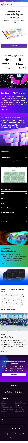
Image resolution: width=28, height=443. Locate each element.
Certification (4, 411)
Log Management (6, 189)
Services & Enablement (6, 407)
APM (2, 194)
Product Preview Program (7, 409)
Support (3, 405)
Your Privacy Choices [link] (17, 433)
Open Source (18, 401)
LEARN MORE (4, 109)
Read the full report (14, 132)
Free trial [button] (14, 45)
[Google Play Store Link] (19, 392)
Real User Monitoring (7, 217)
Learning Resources (19, 411)
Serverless (4, 221)
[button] (14, 48)
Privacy (9, 433)
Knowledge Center (19, 409)
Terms (5, 433)
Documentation (4, 403)
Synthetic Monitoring (7, 212)
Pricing (2, 401)
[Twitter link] (8, 428)
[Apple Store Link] (9, 392)
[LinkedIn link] (19, 428)
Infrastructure (5, 157)
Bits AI (3, 198)
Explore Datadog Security (8, 309)
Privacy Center (18, 407)
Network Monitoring (7, 208)
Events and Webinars (20, 403)
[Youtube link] (16, 428)
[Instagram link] (12, 428)
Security (3, 203)
